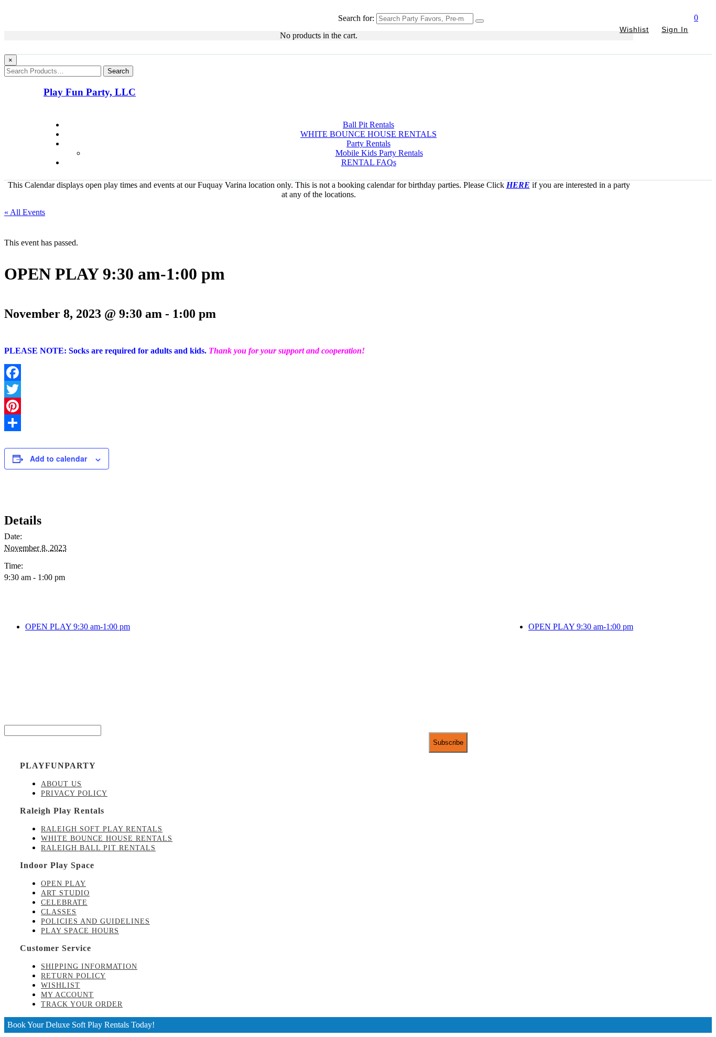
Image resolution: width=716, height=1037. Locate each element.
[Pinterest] (318, 406)
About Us (61, 784)
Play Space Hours (80, 931)
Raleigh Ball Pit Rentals (98, 848)
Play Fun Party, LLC (90, 92)
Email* (16, 719)
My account (67, 995)
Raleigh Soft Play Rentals (101, 829)
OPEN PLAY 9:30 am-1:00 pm (77, 626)
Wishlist (634, 29)
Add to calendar (58, 458)
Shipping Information (89, 966)
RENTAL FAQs (368, 162)
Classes (59, 912)
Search (118, 71)
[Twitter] (318, 389)
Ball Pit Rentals (368, 124)
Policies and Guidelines (95, 921)
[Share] (318, 422)
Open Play (63, 884)
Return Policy (73, 976)
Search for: (356, 18)
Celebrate (64, 902)
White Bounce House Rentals (106, 838)
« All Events (24, 212)
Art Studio (65, 893)
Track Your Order (82, 1004)
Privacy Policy (74, 793)
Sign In (674, 29)
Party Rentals (368, 143)
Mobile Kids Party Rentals (379, 152)
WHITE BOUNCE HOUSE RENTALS (368, 134)
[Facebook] (318, 372)
